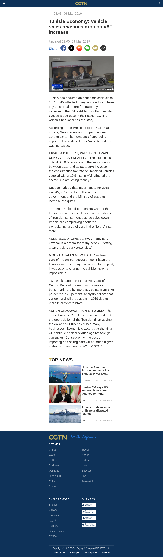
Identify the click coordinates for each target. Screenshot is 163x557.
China (52, 449)
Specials (87, 470)
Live (84, 476)
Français (54, 515)
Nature (85, 455)
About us (106, 552)
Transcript (87, 481)
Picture (86, 460)
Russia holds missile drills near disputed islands (96, 410)
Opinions (54, 470)
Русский (53, 525)
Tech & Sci (55, 476)
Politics (53, 460)
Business (54, 465)
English (53, 504)
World (52, 455)
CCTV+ (53, 536)
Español (53, 510)
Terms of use (59, 552)
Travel (85, 449)
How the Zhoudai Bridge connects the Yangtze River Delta (95, 370)
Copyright (75, 552)
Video (85, 465)
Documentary (56, 531)
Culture (53, 481)
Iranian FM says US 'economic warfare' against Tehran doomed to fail (95, 390)
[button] (53, 88)
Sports (52, 486)
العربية (52, 520)
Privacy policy (90, 552)
